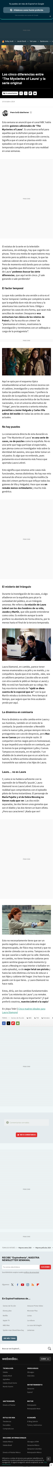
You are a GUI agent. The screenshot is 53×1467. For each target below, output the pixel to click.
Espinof (29, 1392)
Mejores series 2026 (25, 1248)
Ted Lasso (33, 41)
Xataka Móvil (7, 1376)
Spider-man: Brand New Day (13, 1330)
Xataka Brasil (7, 1445)
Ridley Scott (9, 41)
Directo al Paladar (9, 1405)
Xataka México (8, 1442)
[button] (21, 112)
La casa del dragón (34, 1325)
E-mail (35, 93)
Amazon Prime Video (35, 1306)
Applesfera (6, 1379)
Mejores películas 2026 (43, 1248)
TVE (37, 1018)
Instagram (28, 1284)
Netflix (5, 1315)
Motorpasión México (34, 1452)
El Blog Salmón (32, 1421)
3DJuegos (30, 1372)
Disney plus (7, 1311)
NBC (30, 1018)
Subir (43, 1359)
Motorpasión (31, 1405)
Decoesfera (6, 1425)
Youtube (22, 1284)
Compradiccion (8, 1429)
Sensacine (30, 1389)
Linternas (30, 1330)
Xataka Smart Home (10, 1383)
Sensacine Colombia (34, 1449)
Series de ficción (17, 1018)
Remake (46, 1018)
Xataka (5, 1372)
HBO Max (6, 1325)
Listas (29, 1315)
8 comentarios (11, 93)
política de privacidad (31, 1272)
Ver (28, 1135)
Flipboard (30, 93)
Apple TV (6, 1320)
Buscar (49, 1348)
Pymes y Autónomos (34, 1425)
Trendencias (7, 1421)
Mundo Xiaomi (8, 1386)
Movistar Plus (32, 1311)
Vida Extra (30, 1376)
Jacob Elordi (21, 41)
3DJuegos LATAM (33, 1442)
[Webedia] (10, 1360)
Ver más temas (9, 1338)
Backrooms (44, 41)
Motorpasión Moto (33, 1409)
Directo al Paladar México (12, 1452)
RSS (33, 1284)
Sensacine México (33, 1445)
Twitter (26, 93)
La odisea (31, 1320)
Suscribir (45, 1267)
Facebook (21, 93)
